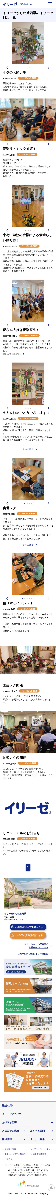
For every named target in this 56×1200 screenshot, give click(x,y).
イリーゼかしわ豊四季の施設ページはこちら (36, 946)
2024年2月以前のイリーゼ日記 (33, 954)
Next (49, 67)
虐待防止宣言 (10, 1149)
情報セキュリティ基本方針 (16, 1154)
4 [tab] (31, 503)
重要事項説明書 (39, 1154)
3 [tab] (30, 230)
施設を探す (8, 1105)
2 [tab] (29, 68)
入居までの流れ (10, 1130)
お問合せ (8, 1159)
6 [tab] (34, 598)
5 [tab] (31, 598)
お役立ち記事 (9, 1122)
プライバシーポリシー (42, 1149)
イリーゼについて (12, 1114)
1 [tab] (27, 68)
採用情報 (7, 1139)
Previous (6, 67)
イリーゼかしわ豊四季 (28, 78)
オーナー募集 (37, 1139)
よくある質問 (37, 1130)
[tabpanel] (28, 43)
